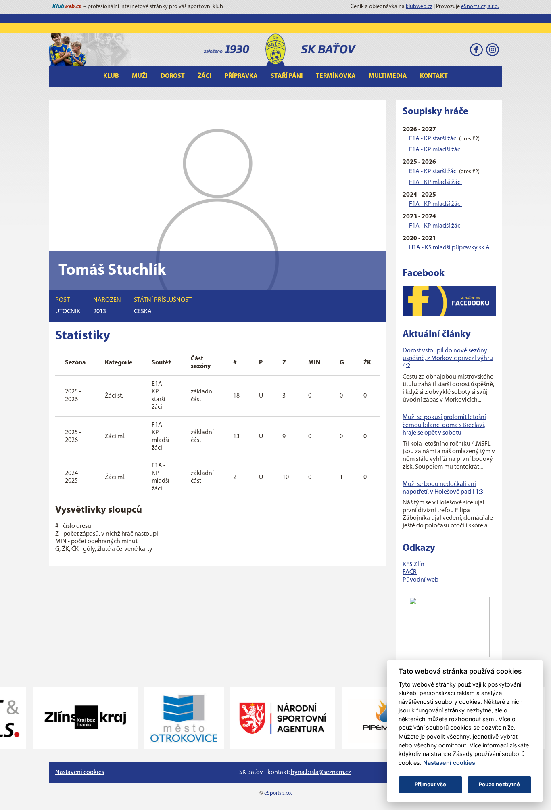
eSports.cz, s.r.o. (480, 7)
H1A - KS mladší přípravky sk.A (449, 248)
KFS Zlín (413, 564)
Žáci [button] (205, 76)
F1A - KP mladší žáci (435, 150)
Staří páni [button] (287, 76)
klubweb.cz (419, 7)
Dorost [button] (173, 76)
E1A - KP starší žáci (433, 139)
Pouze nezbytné (499, 784)
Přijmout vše (430, 784)
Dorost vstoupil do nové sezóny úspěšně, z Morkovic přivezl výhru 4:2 (448, 358)
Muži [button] (140, 76)
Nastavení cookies (79, 772)
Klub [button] (111, 76)
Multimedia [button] (388, 76)
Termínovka (336, 76)
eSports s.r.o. (278, 793)
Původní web (420, 580)
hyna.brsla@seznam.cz (321, 772)
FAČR (410, 572)
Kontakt (434, 76)
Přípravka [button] (241, 76)
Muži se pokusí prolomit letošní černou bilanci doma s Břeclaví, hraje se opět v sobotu (444, 425)
